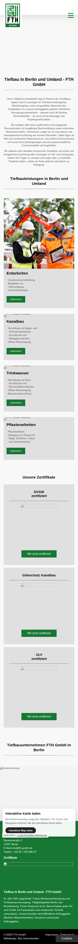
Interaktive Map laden (21, 830)
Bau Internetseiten (28, 938)
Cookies (66, 938)
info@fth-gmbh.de (22, 848)
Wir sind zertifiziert (39, 553)
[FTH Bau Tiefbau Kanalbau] (12, 26)
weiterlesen (16, 299)
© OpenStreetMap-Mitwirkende (32, 835)
